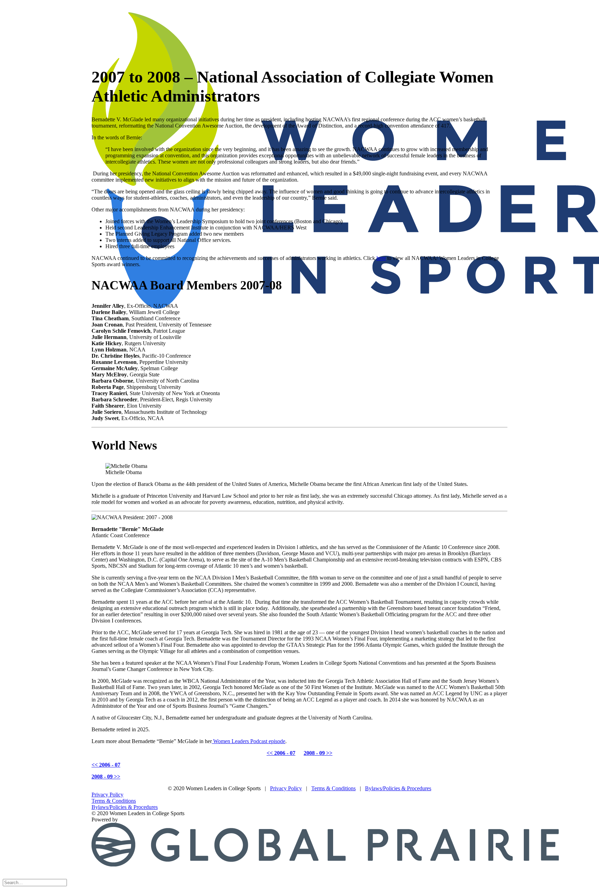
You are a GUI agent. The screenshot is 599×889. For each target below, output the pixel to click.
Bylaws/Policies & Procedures (398, 788)
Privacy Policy (286, 788)
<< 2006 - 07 (281, 753)
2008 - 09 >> (318, 753)
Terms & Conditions (333, 788)
